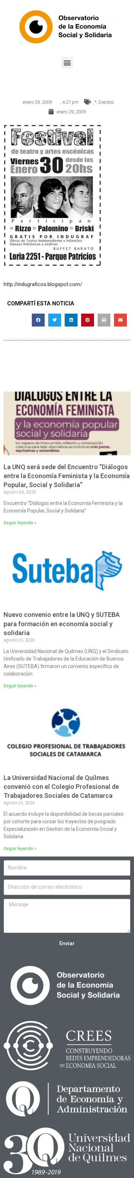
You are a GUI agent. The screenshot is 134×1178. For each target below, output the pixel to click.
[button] (67, 63)
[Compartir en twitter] (54, 320)
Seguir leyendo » (20, 522)
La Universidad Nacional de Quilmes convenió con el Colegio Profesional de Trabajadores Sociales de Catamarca (61, 786)
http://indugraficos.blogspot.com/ (43, 284)
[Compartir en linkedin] (71, 320)
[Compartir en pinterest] (87, 320)
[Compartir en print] (104, 320)
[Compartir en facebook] (38, 320)
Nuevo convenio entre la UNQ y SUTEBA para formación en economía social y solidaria (62, 623)
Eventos (106, 102)
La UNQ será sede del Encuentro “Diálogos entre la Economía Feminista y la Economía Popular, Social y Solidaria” (67, 476)
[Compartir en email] (120, 320)
